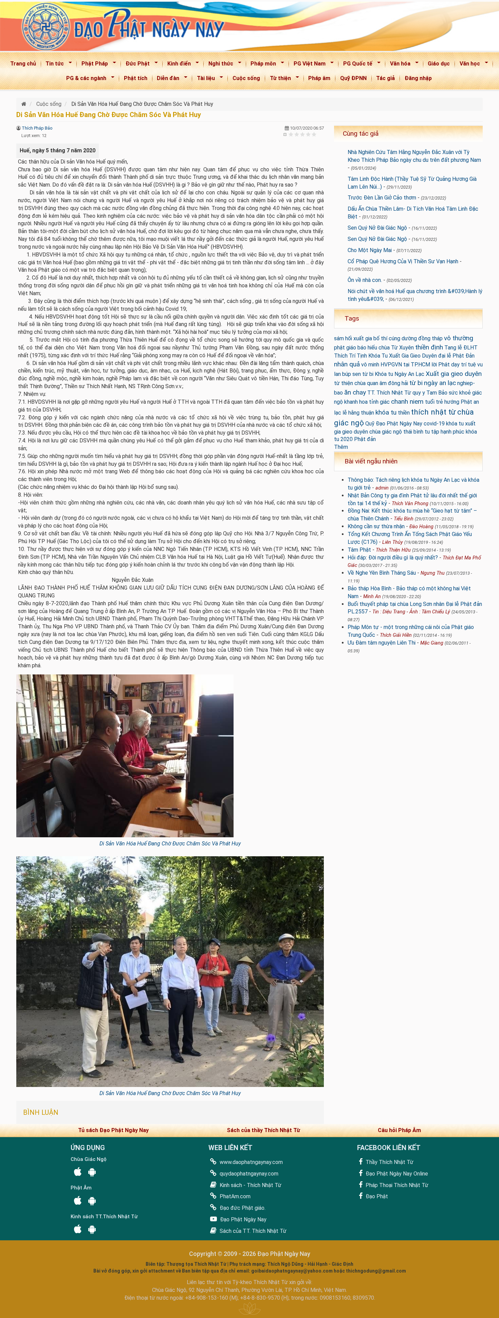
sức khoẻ (460, 392)
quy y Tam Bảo (429, 392)
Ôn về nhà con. (365, 280)
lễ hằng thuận (358, 412)
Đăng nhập (418, 78)
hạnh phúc (452, 431)
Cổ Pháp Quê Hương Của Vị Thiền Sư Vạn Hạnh (403, 261)
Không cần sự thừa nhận (376, 526)
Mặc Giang (431, 643)
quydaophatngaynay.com (248, 1173)
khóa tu (385, 412)
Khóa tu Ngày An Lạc (399, 374)
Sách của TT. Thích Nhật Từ (252, 1231)
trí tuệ (468, 364)
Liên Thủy (392, 542)
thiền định (429, 347)
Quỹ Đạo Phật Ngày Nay (393, 423)
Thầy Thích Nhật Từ (388, 1162)
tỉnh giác (379, 402)
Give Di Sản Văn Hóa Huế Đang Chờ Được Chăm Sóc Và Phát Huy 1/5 (291, 134)
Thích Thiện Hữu (393, 550)
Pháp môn (261, 65)
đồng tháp (430, 338)
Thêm (341, 447)
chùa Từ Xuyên (396, 347)
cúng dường (403, 338)
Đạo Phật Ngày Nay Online (396, 1173)
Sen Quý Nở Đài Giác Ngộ (377, 228)
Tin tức (52, 65)
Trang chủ (23, 63)
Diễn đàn (166, 79)
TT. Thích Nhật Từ (389, 392)
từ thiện (343, 383)
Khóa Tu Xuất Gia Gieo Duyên (402, 355)
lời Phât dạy (445, 364)
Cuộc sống (246, 78)
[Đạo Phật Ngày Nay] (24, 104)
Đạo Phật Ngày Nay (242, 1219)
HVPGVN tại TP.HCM (405, 364)
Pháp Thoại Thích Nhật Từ (396, 1185)
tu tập (432, 431)
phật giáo (345, 347)
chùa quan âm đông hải (381, 383)
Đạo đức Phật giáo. (241, 1208)
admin (382, 488)
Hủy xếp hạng (285, 134)
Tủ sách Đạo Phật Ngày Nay (113, 1130)
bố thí (380, 338)
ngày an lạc (440, 383)
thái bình (413, 431)
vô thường (458, 338)
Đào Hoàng (421, 527)
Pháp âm (319, 78)
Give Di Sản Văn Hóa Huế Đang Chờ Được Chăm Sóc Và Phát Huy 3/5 (303, 134)
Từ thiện (278, 79)
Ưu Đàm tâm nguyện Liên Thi (381, 642)
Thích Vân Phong (410, 504)
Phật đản (365, 439)
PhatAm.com (234, 1196)
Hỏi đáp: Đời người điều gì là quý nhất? (393, 557)
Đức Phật (135, 65)
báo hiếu (367, 347)
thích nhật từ (433, 411)
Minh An (372, 596)
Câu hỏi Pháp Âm (399, 1130)
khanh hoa (356, 402)
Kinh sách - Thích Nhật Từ (249, 1185)
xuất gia (362, 338)
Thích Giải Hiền (396, 635)
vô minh (370, 364)
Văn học (467, 65)
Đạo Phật (376, 1196)
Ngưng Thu (433, 573)
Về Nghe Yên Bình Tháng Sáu (382, 573)
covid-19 (434, 423)
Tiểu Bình (403, 519)
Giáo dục (439, 63)
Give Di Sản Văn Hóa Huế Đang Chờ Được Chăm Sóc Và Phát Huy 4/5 (308, 134)
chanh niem (407, 401)
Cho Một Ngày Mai (370, 250)
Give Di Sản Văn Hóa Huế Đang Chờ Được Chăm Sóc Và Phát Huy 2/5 (297, 134)
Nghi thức (218, 65)
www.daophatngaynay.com (250, 1162)
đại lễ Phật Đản (456, 355)
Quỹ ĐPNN (353, 78)
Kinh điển (177, 65)
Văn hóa (398, 65)
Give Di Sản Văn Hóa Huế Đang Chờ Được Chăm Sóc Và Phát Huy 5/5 (314, 134)
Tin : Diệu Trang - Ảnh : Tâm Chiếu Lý (411, 612)
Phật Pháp (92, 65)
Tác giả (385, 78)
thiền (404, 412)
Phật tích (135, 78)
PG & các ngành (84, 79)
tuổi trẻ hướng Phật (448, 402)
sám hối (343, 338)
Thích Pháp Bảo (37, 128)
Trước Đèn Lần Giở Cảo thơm (382, 197)
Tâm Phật (359, 550)
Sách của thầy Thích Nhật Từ (263, 1130)
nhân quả (347, 364)
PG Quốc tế (355, 65)
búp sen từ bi (357, 374)
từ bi (416, 383)
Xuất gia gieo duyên (454, 374)
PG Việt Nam (307, 65)
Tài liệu (203, 79)
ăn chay (355, 392)
